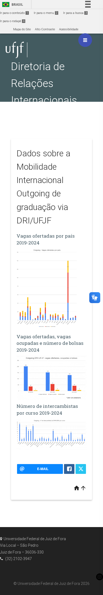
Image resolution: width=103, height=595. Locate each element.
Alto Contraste (45, 29)
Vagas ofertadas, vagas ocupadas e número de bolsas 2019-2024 (49, 343)
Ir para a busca (75, 13)
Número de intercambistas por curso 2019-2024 (47, 409)
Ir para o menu (45, 13)
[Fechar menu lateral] (85, 40)
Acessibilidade (68, 29)
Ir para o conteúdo (14, 13)
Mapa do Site (22, 29)
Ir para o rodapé (12, 21)
